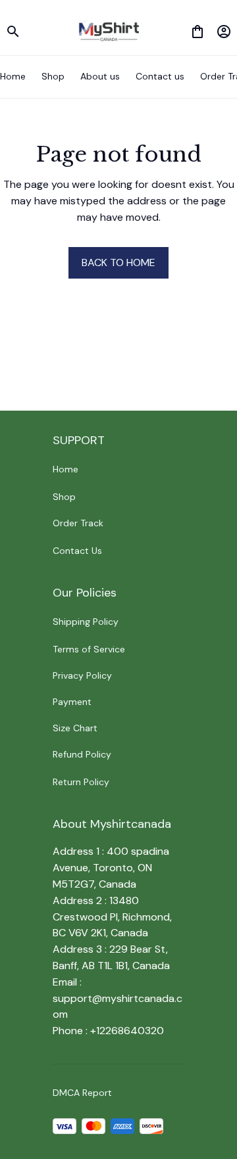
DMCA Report (82, 1093)
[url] (118, 1007)
